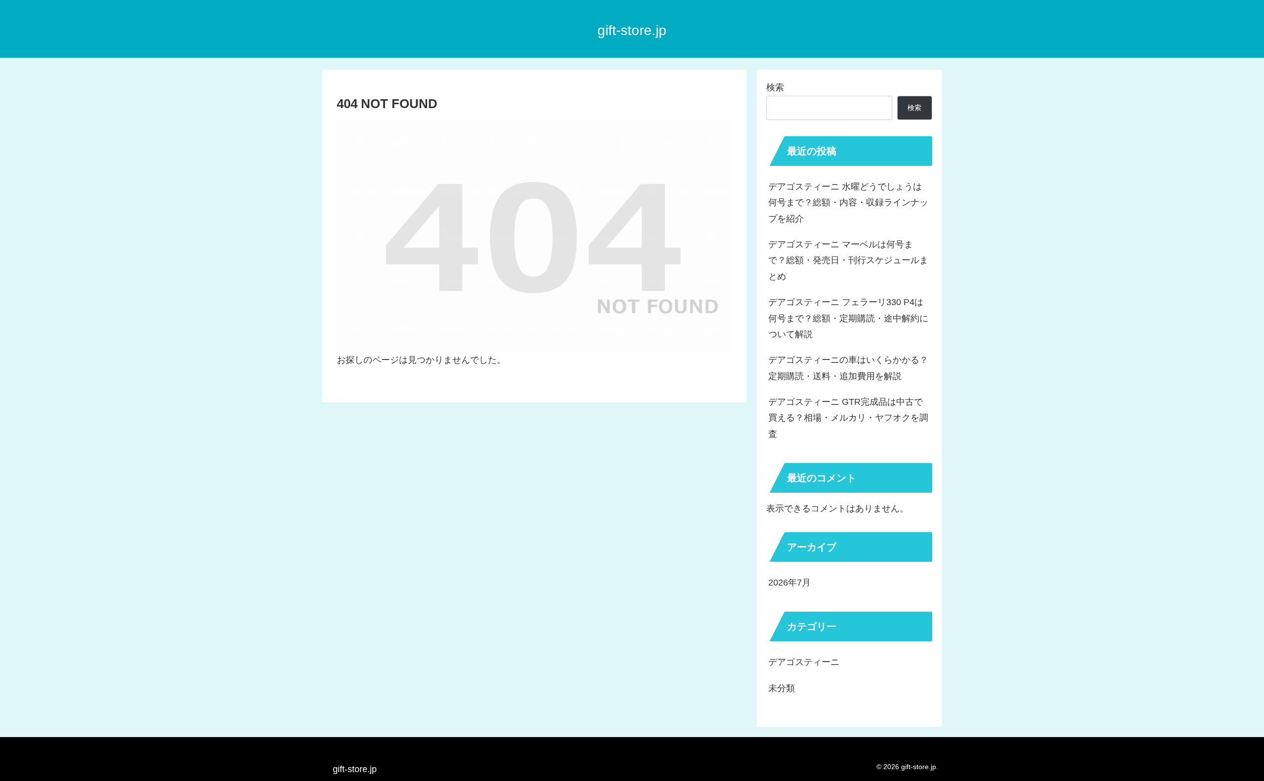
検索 (775, 87)
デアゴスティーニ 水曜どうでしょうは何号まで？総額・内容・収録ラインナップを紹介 (848, 203)
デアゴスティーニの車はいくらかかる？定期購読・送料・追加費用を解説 (848, 368)
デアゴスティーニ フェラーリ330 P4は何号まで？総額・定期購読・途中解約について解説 (848, 318)
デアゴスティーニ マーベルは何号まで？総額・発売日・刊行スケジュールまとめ (848, 260)
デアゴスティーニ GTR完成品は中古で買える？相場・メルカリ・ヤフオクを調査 (848, 418)
